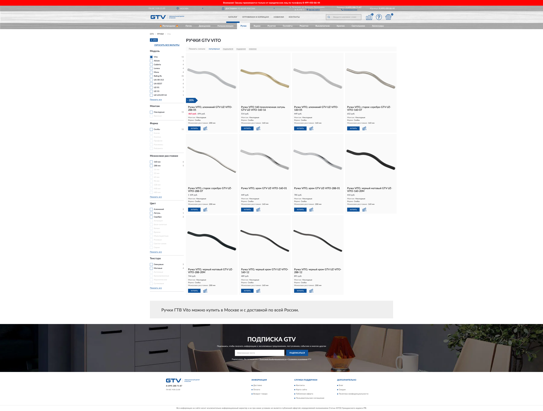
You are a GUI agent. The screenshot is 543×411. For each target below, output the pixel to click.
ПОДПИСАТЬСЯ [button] (297, 353)
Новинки (279, 17)
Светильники (358, 26)
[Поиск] (329, 17)
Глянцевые (158, 264)
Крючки (341, 26)
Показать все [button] (156, 100)
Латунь (157, 213)
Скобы (157, 129)
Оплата (256, 390)
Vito (156, 57)
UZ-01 (156, 88)
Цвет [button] (153, 203)
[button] (349, 9)
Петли (189, 26)
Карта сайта (301, 390)
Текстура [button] (155, 258)
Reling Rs (158, 76)
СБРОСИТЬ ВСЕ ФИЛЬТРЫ (166, 45)
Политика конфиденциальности (353, 394)
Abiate (157, 61)
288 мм (157, 166)
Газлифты (288, 26)
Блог (341, 385)
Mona (156, 72)
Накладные (159, 112)
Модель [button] (155, 51)
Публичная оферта (304, 394)
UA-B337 (158, 84)
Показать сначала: (197, 49)
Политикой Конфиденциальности (272, 359)
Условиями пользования (297, 359)
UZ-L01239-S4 (160, 95)
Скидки (342, 390)
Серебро (158, 217)
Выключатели (322, 26)
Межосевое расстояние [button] (164, 156)
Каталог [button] (232, 17)
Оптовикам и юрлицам (255, 17)
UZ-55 (156, 91)
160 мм (157, 162)
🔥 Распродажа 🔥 (168, 26)
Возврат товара (260, 394)
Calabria (157, 65)
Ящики (257, 26)
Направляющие (225, 26)
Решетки (304, 26)
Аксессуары (378, 26)
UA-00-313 (159, 80)
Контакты (294, 17)
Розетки (272, 26)
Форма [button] (154, 123)
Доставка (257, 385)
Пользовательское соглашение (310, 398)
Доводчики (204, 26)
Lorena (157, 68)
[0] (388, 17)
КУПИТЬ (194, 128)
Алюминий (159, 209)
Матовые (158, 268)
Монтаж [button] (155, 106)
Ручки (243, 26)
